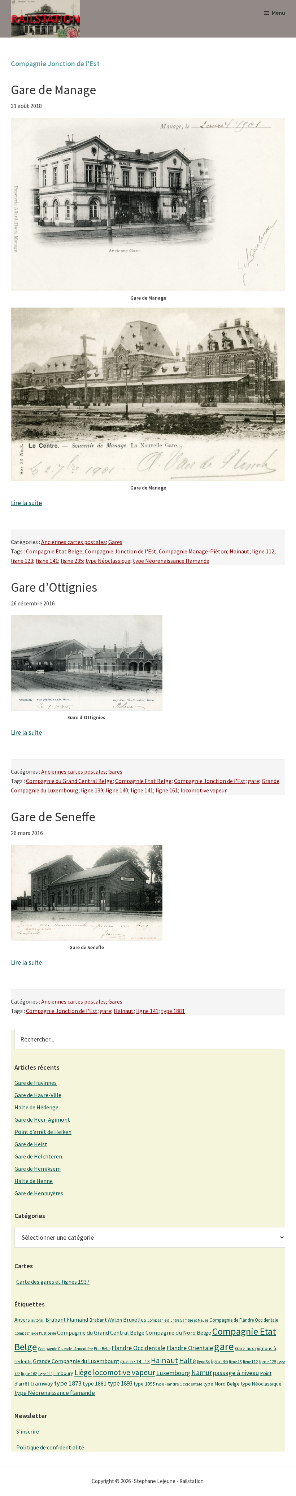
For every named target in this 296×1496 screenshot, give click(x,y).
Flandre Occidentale (138, 1348)
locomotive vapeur (203, 790)
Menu (278, 12)
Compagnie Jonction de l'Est (120, 551)
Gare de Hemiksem (37, 1168)
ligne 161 (167, 790)
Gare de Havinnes (35, 1082)
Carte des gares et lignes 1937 (53, 1281)
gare (253, 780)
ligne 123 (22, 560)
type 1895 (144, 1383)
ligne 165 (45, 1373)
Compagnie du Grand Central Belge (69, 780)
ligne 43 (235, 1361)
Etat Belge (102, 1348)
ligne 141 (47, 560)
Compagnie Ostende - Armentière (65, 1348)
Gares (115, 541)
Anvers (22, 1319)
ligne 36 (219, 1361)
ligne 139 (92, 790)
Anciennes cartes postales (73, 541)
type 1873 (68, 1383)
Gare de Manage (53, 90)
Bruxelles (134, 1319)
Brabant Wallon (105, 1320)
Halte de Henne (33, 1180)
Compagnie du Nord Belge (178, 1332)
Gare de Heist (30, 1144)
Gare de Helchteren (38, 1156)
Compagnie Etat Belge (54, 551)
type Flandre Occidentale (179, 1384)
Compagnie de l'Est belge (35, 1333)
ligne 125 (267, 1361)
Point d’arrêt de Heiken (42, 1131)
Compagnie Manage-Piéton (193, 551)
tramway (41, 1383)
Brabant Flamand (66, 1319)
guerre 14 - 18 (135, 1361)
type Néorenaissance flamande (171, 560)
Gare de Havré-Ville (37, 1095)
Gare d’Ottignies (54, 587)
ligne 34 (203, 1361)
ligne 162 (29, 1373)
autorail (37, 1320)
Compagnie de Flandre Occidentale (243, 1320)
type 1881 (173, 1010)
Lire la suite (26, 503)
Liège (83, 1372)
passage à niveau (236, 1373)
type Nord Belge (221, 1383)
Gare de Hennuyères (38, 1193)
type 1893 (120, 1383)
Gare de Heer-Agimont (42, 1119)
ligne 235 (72, 560)
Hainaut (239, 551)
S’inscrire (27, 1431)
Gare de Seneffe (53, 817)
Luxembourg (173, 1373)
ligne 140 (117, 790)
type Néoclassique (108, 560)
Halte (187, 1360)
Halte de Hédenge (36, 1107)
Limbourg (63, 1373)
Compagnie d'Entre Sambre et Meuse (177, 1320)
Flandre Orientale (189, 1348)
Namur (201, 1372)
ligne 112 (263, 551)
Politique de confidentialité (50, 1447)
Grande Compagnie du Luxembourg (76, 1361)
